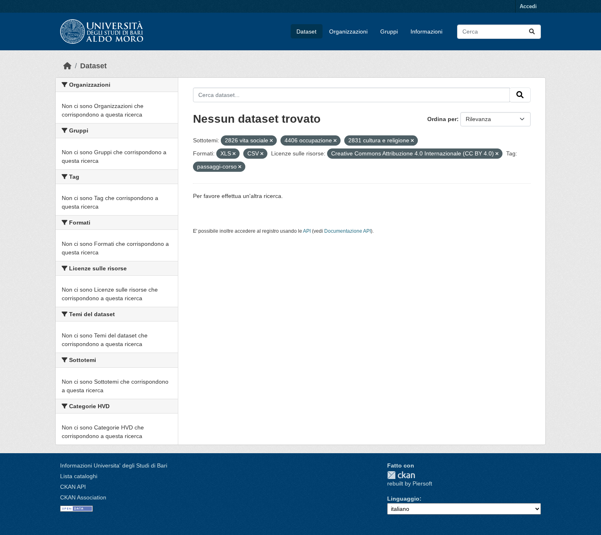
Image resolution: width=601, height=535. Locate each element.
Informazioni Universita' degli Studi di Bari (113, 465)
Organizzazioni (348, 31)
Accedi (528, 6)
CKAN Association (83, 497)
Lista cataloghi (78, 476)
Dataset (306, 31)
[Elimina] (271, 140)
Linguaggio (403, 498)
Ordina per (442, 119)
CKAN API (73, 486)
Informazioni (426, 31)
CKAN (401, 475)
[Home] (67, 66)
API (307, 231)
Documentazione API (347, 231)
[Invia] (532, 32)
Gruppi (389, 31)
